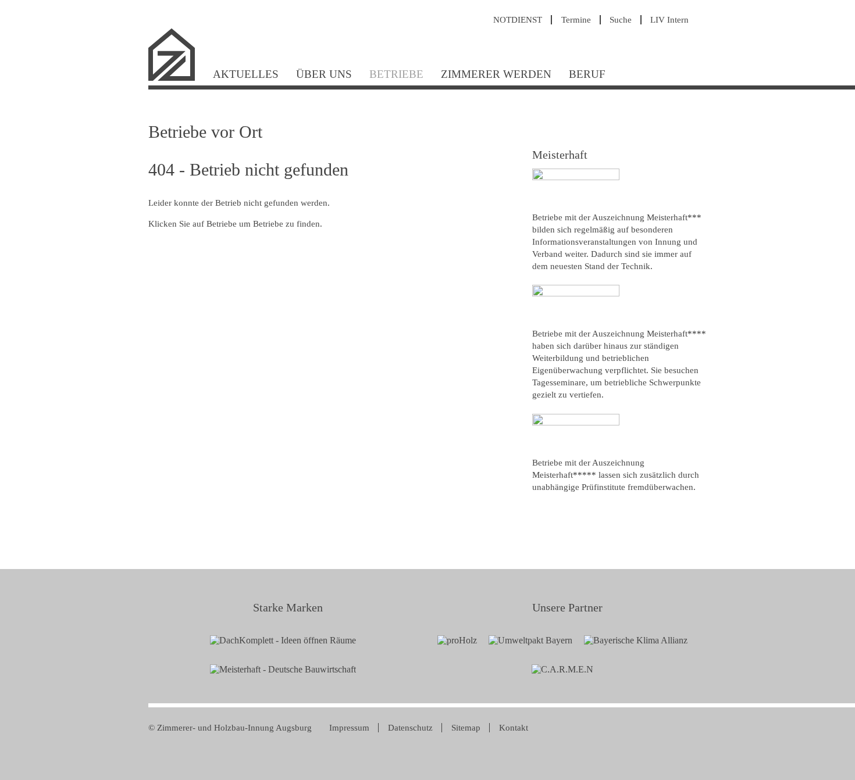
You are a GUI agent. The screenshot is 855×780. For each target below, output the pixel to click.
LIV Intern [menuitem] (669, 19)
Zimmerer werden (496, 74)
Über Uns (324, 74)
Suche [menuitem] (621, 19)
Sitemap (465, 727)
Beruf (587, 74)
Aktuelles (246, 74)
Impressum (349, 727)
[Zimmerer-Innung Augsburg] (176, 79)
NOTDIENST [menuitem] (517, 19)
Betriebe (396, 74)
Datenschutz (410, 727)
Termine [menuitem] (576, 19)
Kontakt (513, 727)
